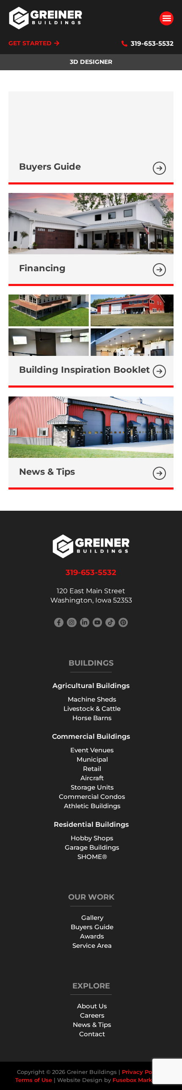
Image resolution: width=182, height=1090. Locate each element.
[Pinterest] (123, 622)
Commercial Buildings (91, 736)
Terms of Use (33, 1079)
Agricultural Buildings (91, 686)
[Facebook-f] (58, 622)
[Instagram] (71, 622)
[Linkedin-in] (84, 622)
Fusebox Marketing (140, 1079)
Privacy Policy (142, 1071)
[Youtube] (97, 622)
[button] (167, 18)
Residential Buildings (91, 824)
